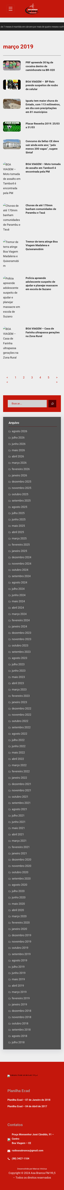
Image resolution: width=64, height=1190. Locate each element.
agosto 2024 (19, 582)
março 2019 (19, 992)
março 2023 (19, 689)
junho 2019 (18, 973)
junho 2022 (18, 746)
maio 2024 (18, 601)
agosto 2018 (19, 1036)
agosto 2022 (19, 733)
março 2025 (19, 538)
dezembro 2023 (21, 632)
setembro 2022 (21, 727)
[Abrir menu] (11, 9)
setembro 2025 (21, 500)
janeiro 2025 (19, 551)
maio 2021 (18, 828)
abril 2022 (18, 758)
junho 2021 (18, 821)
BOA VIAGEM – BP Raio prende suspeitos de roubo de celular (42, 85)
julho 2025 (18, 513)
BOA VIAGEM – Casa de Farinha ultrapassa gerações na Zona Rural (43, 332)
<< (7, 380)
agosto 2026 (19, 431)
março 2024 (19, 614)
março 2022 (19, 765)
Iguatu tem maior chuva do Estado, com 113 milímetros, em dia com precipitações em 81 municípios (43, 106)
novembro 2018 (21, 1017)
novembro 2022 (21, 714)
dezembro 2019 (21, 935)
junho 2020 (18, 897)
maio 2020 (18, 903)
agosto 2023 (19, 658)
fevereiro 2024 (21, 620)
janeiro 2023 (19, 702)
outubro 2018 (20, 1023)
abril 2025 (18, 532)
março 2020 (19, 916)
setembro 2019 (21, 954)
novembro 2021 (21, 790)
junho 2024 (18, 595)
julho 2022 (18, 740)
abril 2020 (18, 910)
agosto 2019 (19, 960)
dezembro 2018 (21, 1010)
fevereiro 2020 (21, 922)
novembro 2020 (21, 865)
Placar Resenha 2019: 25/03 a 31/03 (43, 125)
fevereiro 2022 (21, 771)
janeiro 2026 (19, 475)
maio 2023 (18, 677)
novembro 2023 (21, 639)
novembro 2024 (21, 563)
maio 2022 (18, 752)
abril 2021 (18, 834)
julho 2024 (18, 588)
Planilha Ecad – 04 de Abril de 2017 (27, 1106)
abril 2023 (18, 683)
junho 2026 (18, 443)
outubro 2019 (20, 947)
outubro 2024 (20, 569)
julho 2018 (18, 1042)
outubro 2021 (20, 796)
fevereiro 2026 (21, 469)
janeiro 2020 (19, 928)
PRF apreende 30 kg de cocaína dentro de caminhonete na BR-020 (40, 66)
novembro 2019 (21, 941)
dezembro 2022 (21, 708)
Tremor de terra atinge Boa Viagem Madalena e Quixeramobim (42, 245)
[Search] (52, 403)
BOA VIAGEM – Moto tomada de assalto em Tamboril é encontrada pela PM (43, 167)
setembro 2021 (21, 802)
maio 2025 (18, 525)
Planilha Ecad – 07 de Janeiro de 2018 (28, 1099)
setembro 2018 (21, 1029)
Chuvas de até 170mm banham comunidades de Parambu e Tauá (41, 209)
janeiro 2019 (19, 1004)
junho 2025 (18, 519)
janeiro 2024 (19, 626)
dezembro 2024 (21, 557)
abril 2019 (18, 985)
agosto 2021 (19, 809)
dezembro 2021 (21, 784)
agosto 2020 (19, 884)
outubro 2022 (20, 721)
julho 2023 (18, 664)
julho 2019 (18, 966)
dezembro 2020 (21, 859)
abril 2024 (18, 607)
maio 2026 (18, 450)
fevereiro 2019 (21, 998)
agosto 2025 (19, 506)
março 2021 (19, 840)
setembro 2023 (21, 651)
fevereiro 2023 (21, 695)
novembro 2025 (21, 488)
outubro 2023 (20, 645)
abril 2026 (18, 456)
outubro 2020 (20, 872)
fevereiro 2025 (21, 544)
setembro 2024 (21, 576)
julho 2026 (18, 437)
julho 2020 (18, 891)
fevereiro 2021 (21, 847)
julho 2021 (18, 815)
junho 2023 (18, 670)
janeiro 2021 (19, 853)
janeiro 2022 (19, 777)
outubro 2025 (20, 494)
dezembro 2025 (21, 481)
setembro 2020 (21, 878)
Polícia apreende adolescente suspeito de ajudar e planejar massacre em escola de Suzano (42, 283)
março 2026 (19, 462)
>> (56, 380)
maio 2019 (18, 979)
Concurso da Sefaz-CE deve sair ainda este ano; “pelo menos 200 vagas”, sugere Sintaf (42, 147)
